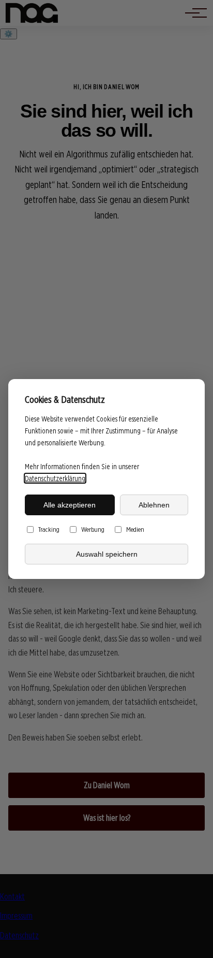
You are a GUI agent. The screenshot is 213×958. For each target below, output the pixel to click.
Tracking (48, 529)
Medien (135, 529)
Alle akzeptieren (69, 505)
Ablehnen (154, 505)
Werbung (92, 529)
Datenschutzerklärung (55, 478)
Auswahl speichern (107, 554)
